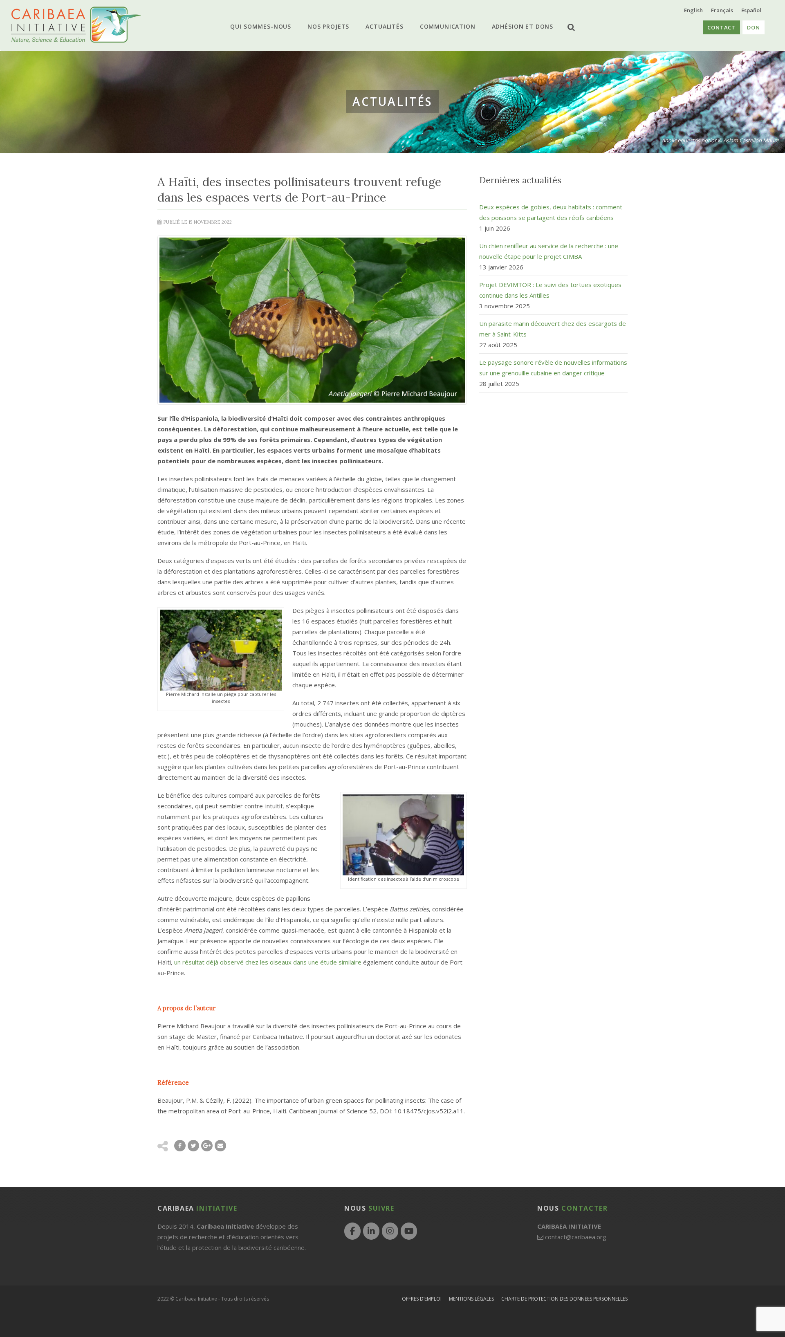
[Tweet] (193, 1145)
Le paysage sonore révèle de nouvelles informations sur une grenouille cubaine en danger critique (553, 367)
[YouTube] (409, 1231)
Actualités (384, 26)
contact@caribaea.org (575, 1237)
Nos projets (332, 26)
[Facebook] (352, 1231)
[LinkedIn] (371, 1231)
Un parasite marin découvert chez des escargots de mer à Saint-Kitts (552, 328)
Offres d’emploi (422, 1298)
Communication (443, 26)
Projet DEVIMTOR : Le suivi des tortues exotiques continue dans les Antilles (550, 289)
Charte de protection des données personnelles (564, 1298)
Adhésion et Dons (514, 26)
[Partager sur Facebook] (180, 1145)
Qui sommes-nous (268, 26)
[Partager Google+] (207, 1145)
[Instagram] (390, 1231)
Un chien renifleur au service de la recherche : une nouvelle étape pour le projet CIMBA (548, 251)
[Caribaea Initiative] (76, 24)
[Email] (220, 1145)
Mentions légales (471, 1298)
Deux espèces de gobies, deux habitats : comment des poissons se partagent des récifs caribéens (550, 212)
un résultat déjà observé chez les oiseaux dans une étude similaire (267, 962)
